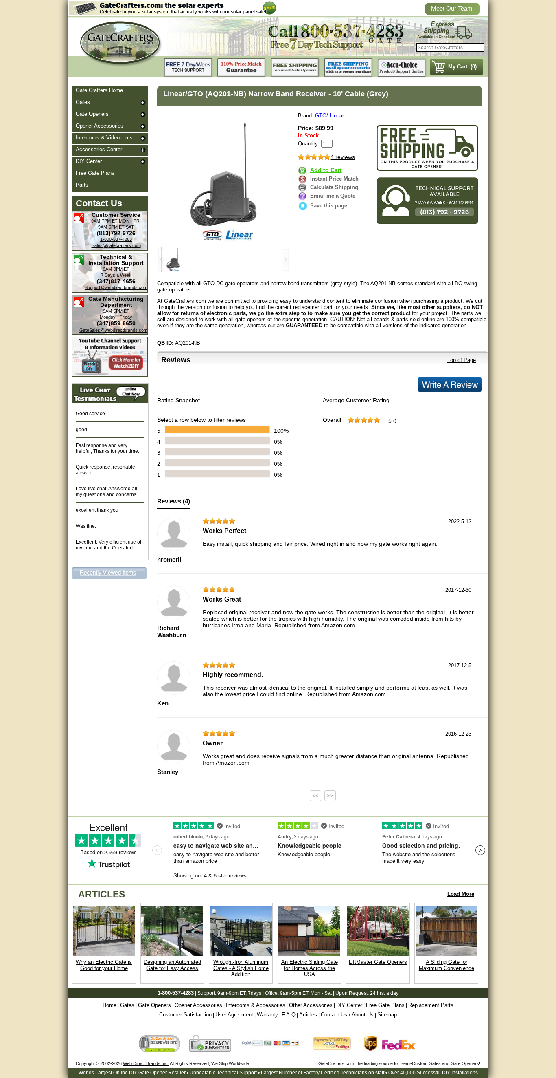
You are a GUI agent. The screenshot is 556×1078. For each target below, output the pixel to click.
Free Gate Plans (95, 173)
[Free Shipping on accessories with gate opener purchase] (348, 68)
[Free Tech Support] (188, 68)
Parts (82, 185)
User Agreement (234, 1015)
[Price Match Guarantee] (242, 68)
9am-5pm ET (294, 993)
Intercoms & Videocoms (104, 137)
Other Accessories (311, 1005)
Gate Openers (92, 114)
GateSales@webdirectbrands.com (113, 330)
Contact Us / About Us (347, 1015)
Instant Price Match (334, 179)
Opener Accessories (99, 126)
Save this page (328, 206)
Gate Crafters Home (99, 90)
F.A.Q (289, 1015)
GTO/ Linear (329, 115)
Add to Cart (326, 170)
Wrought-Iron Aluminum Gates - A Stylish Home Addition (241, 968)
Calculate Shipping (334, 187)
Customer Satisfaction (185, 1015)
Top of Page (461, 360)
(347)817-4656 (116, 281)
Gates (83, 102)
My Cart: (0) (462, 67)
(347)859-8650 (116, 323)
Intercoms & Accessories (255, 1005)
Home (109, 1005)
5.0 (392, 421)
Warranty (267, 1015)
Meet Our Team (452, 8)
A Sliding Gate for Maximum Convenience (446, 965)
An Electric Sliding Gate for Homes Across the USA (309, 968)
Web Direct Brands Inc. (146, 1063)
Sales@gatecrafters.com (116, 245)
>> (330, 796)
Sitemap (387, 1015)
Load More (460, 894)
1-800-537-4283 (116, 239)
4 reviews (343, 157)
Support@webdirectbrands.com (116, 287)
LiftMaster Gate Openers (378, 962)
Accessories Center (99, 149)
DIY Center (89, 161)
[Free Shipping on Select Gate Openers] (295, 68)
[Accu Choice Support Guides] (402, 68)
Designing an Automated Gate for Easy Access (172, 965)
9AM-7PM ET (104, 220)
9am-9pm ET (231, 993)
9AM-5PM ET (111, 227)
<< (315, 796)
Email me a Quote (332, 196)
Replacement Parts (430, 1005)
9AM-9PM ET (116, 269)
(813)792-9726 (116, 233)
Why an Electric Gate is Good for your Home (104, 965)
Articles (308, 1015)
